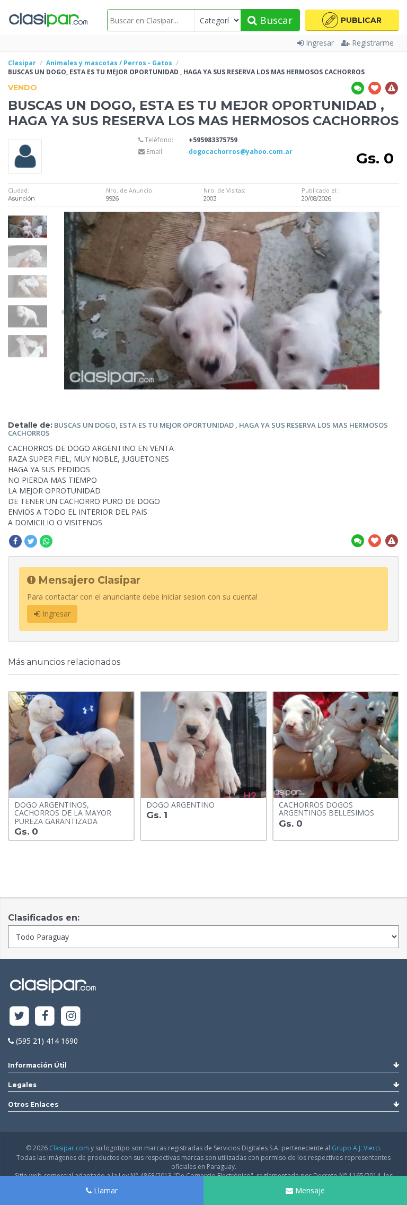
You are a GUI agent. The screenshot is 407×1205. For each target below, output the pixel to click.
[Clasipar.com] (47, 20)
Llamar (105, 1190)
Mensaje (309, 1190)
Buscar (275, 20)
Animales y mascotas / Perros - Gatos (109, 62)
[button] (352, 20)
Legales (22, 1085)
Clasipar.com (69, 1147)
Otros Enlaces (33, 1104)
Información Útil (37, 1065)
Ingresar (320, 43)
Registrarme (373, 43)
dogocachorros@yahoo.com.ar (241, 151)
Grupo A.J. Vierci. (357, 1147)
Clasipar (22, 62)
